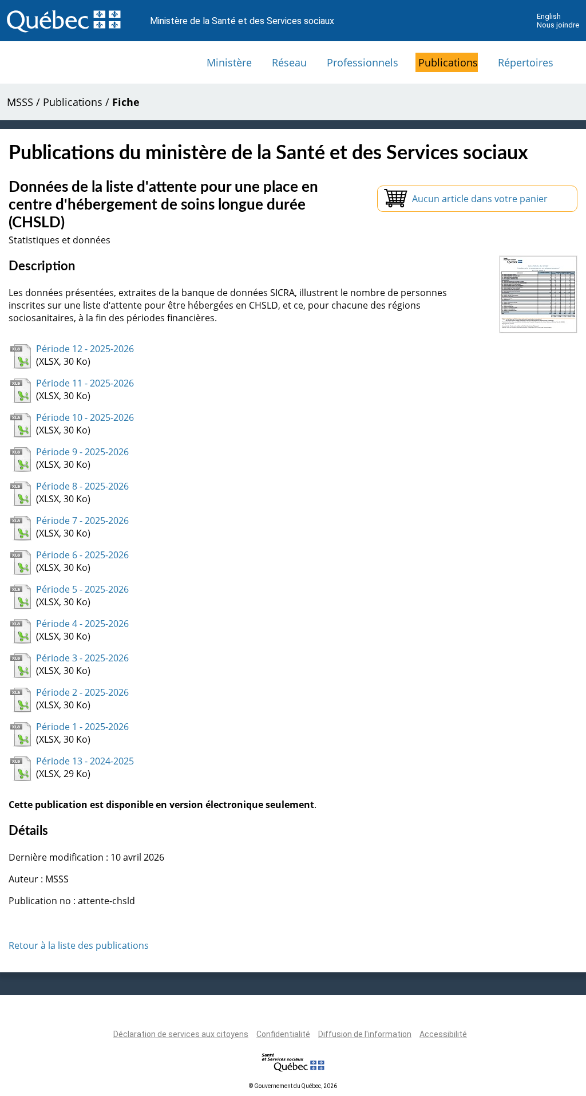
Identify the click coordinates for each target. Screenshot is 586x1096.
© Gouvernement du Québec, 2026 (293, 1086)
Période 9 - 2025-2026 (82, 452)
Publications (448, 62)
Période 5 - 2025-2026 (82, 589)
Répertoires (525, 62)
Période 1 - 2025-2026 (82, 726)
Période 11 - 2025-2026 (85, 383)
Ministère (229, 62)
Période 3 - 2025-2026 (82, 658)
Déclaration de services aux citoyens (180, 1034)
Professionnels (362, 62)
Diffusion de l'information (364, 1034)
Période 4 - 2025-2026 (82, 623)
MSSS (20, 102)
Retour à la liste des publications (79, 945)
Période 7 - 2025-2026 (82, 520)
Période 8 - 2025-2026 (82, 486)
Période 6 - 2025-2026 (82, 555)
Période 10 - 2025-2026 (85, 417)
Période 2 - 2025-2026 (82, 692)
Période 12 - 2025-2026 (85, 348)
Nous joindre (558, 25)
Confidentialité (283, 1034)
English (549, 16)
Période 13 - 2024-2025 (85, 761)
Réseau (289, 62)
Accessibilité (443, 1034)
